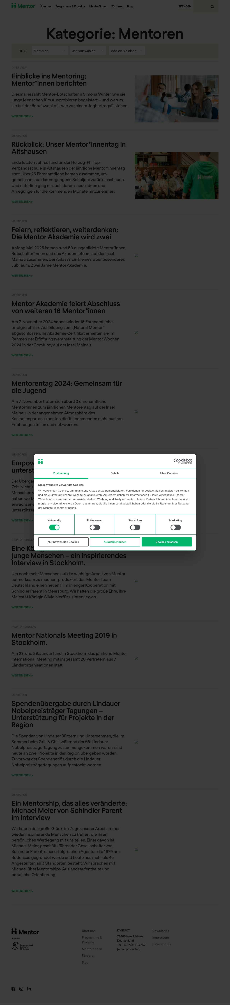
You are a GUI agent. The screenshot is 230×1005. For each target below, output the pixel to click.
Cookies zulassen (167, 541)
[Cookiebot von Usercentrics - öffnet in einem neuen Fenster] (176, 461)
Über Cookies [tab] (169, 473)
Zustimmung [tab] (61, 473)
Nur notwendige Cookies (63, 541)
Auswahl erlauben (115, 541)
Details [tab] (115, 473)
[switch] (95, 527)
